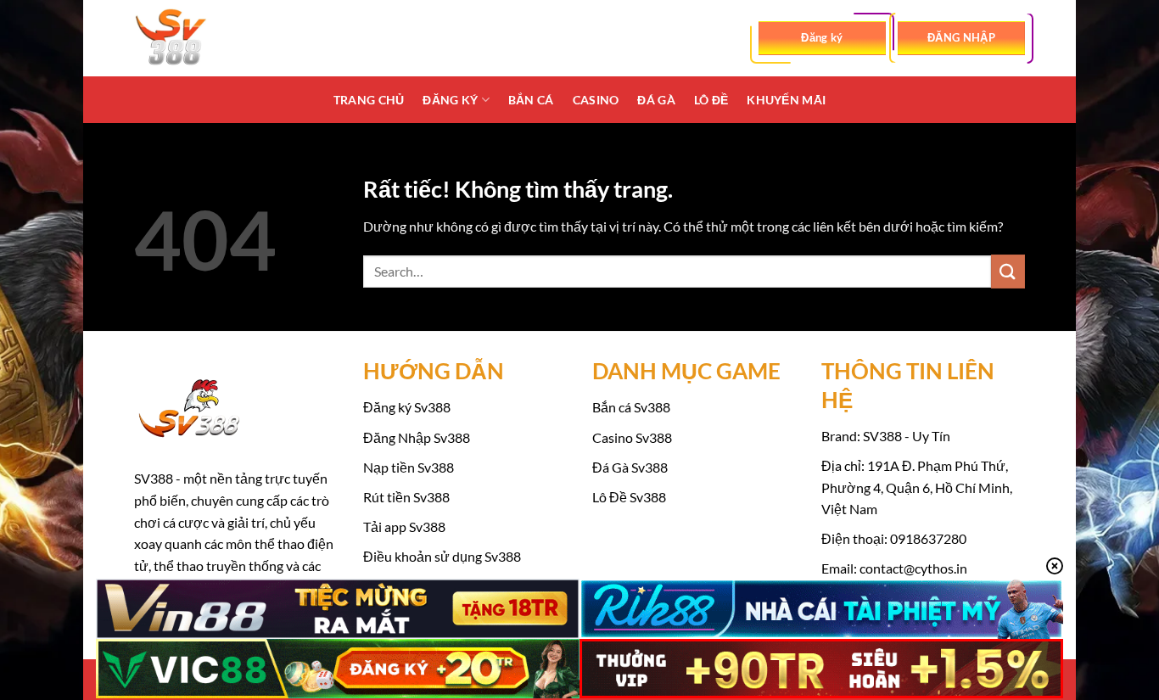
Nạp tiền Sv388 (408, 467)
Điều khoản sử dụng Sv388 (442, 556)
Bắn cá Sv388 (631, 407)
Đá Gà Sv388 (630, 467)
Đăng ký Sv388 (407, 407)
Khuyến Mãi (786, 99)
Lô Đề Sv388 (629, 497)
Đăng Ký (450, 99)
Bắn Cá (531, 99)
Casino (596, 99)
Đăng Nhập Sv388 (416, 437)
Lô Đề (711, 99)
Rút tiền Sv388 (406, 497)
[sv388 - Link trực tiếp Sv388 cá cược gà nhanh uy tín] (219, 38)
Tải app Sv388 (404, 526)
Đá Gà (656, 99)
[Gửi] (1008, 271)
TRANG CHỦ (369, 99)
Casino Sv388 (632, 437)
